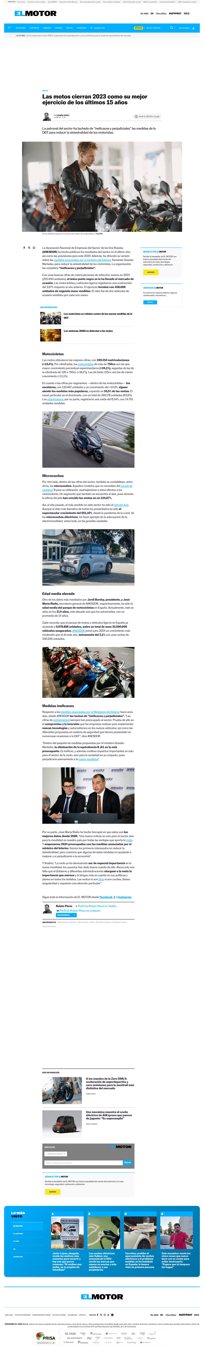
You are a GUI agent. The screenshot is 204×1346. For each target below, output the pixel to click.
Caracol (151, 1334)
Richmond (68, 1342)
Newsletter (99, 28)
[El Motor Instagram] (105, 1315)
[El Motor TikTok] (108, 1315)
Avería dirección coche (132, 2)
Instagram (124, 897)
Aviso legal (9, 1315)
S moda (119, 1342)
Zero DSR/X (52, 2)
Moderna (82, 1342)
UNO (89, 1338)
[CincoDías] (161, 13)
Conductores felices (168, 2)
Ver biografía (63, 915)
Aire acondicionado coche (90, 2)
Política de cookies (59, 1315)
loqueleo (131, 1342)
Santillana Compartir (111, 1334)
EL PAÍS (16, 1241)
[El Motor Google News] (112, 1315)
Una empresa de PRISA (46, 1336)
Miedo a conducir (150, 2)
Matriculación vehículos (67, 922)
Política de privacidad (23, 1315)
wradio (97, 1338)
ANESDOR (78, 630)
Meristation (145, 1342)
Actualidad (21, 28)
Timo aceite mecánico (112, 2)
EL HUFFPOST (18, 1234)
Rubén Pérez (63, 115)
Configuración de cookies (41, 1315)
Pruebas (58, 28)
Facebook (106, 897)
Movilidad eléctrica (103, 922)
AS (14, 1249)
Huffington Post (74, 1338)
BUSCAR (150, 302)
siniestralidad (61, 720)
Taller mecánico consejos (188, 2)
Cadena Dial (118, 1338)
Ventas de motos (49, 926)
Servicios (138, 28)
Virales (69, 28)
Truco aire (21, 2)
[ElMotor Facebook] (97, 1315)
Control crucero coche (37, 2)
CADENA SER (18, 1257)
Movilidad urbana (120, 922)
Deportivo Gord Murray (69, 2)
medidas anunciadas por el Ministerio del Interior (90, 712)
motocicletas (86, 364)
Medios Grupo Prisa (46, 1342)
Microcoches (83, 922)
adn (141, 1334)
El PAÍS (70, 1334)
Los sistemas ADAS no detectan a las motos (88, 331)
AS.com (132, 1334)
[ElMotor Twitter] (101, 1315)
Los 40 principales (83, 1334)
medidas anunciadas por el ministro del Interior (82, 260)
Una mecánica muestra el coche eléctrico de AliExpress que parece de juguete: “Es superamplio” (109, 1115)
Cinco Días (108, 1338)
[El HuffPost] (175, 13)
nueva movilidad (88, 759)
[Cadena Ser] (186, 13)
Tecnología (81, 28)
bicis (101, 879)
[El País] (144, 13)
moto (129, 840)
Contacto (82, 1315)
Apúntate (52, 1192)
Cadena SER (123, 1334)
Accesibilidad (72, 1315)
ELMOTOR (17, 1226)
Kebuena (149, 1338)
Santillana (97, 1334)
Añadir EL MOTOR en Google (149, 116)
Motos (45, 91)
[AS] (152, 13)
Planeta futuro (138, 1338)
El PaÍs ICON (107, 1342)
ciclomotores (55, 399)
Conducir (47, 28)
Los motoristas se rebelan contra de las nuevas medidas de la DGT (98, 315)
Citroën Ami (121, 505)
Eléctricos (34, 28)
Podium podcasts (95, 1342)
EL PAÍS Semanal (129, 1338)
